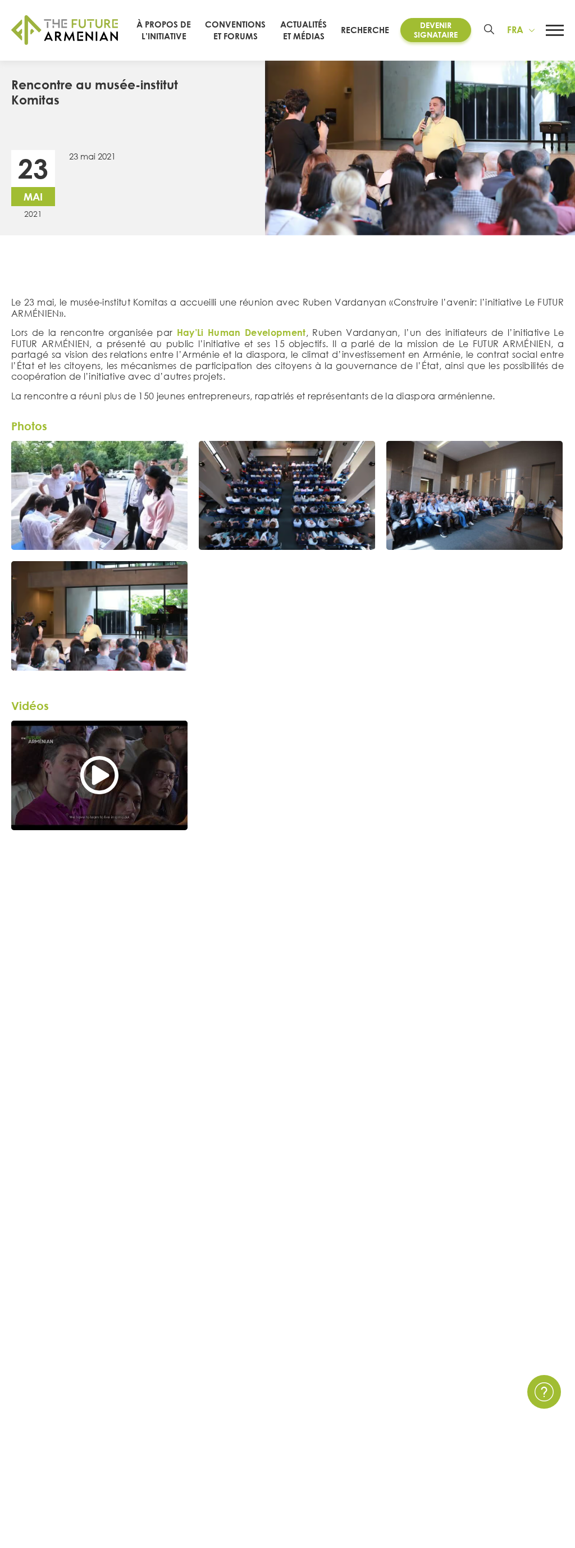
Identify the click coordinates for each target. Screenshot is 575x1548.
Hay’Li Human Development (241, 332)
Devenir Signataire (436, 29)
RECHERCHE (365, 30)
